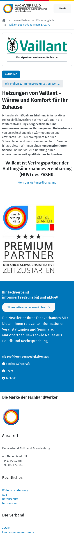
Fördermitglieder (45, 20)
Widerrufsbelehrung (15, 490)
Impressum (9, 503)
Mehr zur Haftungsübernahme (37, 182)
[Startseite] (4, 20)
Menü (62, 8)
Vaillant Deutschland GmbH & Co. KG (29, 24)
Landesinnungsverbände (18, 532)
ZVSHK (6, 528)
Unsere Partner (21, 20)
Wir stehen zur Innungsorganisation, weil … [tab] (32, 83)
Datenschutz (10, 499)
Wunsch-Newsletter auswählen (26, 307)
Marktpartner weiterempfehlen (35, 57)
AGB (4, 494)
